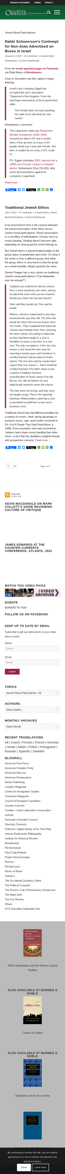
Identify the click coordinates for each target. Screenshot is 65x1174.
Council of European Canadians (23, 800)
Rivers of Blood (13, 871)
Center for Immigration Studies (22, 791)
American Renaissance (18, 777)
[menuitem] (20, 2)
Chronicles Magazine (17, 796)
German (53, 742)
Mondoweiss (34, 72)
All (6, 742)
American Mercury (15, 772)
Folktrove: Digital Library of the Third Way (28, 829)
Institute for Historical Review (21, 838)
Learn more (40, 1167)
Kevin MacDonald (30, 61)
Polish (33, 747)
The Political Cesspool (17, 885)
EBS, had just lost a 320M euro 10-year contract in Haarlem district (33, 164)
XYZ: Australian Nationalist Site (22, 908)
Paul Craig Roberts (15, 852)
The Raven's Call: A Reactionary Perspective (30, 889)
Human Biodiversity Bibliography (23, 833)
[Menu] (55, 12)
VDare (8, 904)
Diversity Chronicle (15, 824)
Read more (11, 182)
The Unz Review (14, 899)
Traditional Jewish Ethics (27, 207)
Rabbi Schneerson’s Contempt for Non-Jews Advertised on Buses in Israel (31, 46)
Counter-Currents (15, 805)
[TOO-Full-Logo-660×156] (27, 12)
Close (24, 1167)
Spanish (24, 751)
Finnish (27, 742)
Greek (11, 747)
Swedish (38, 751)
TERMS (37, 3)
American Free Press (17, 763)
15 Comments (30, 56)
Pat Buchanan (13, 847)
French (40, 742)
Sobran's (10, 875)
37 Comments (25, 212)
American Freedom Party (19, 768)
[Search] (47, 12)
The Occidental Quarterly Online (23, 880)
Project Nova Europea (17, 857)
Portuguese (48, 747)
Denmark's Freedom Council (21, 819)
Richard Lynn (12, 866)
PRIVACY (49, 3)
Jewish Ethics (43, 212)
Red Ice (9, 861)
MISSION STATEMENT (20, 3)
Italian (22, 747)
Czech (15, 742)
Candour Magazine (15, 786)
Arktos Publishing (15, 782)
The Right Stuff (13, 894)
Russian (10, 751)
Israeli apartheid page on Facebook (37, 68)
